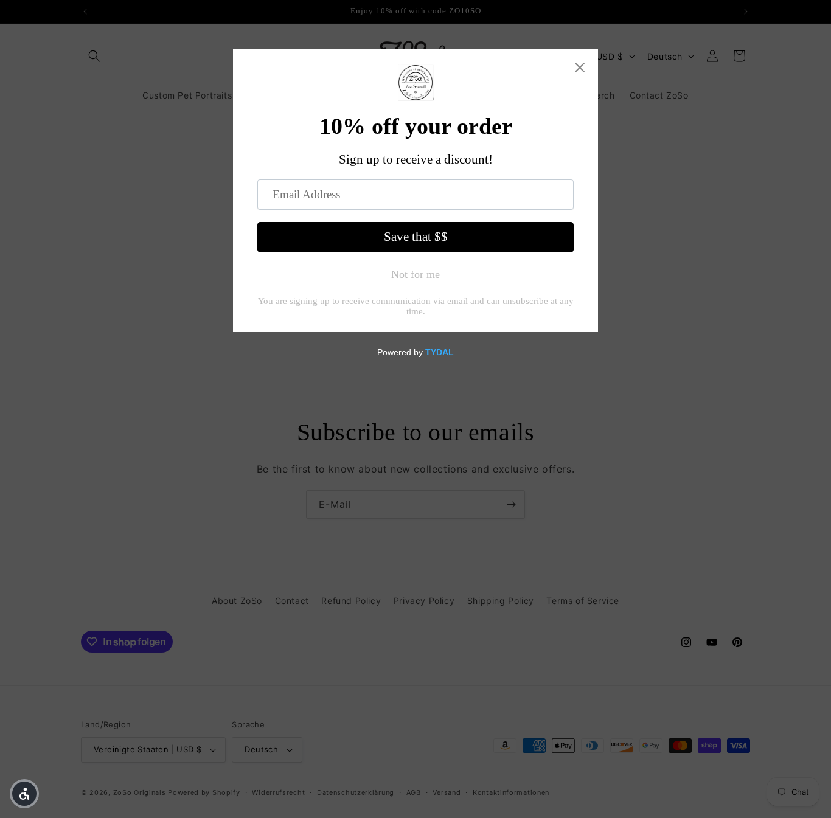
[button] (24, 793)
